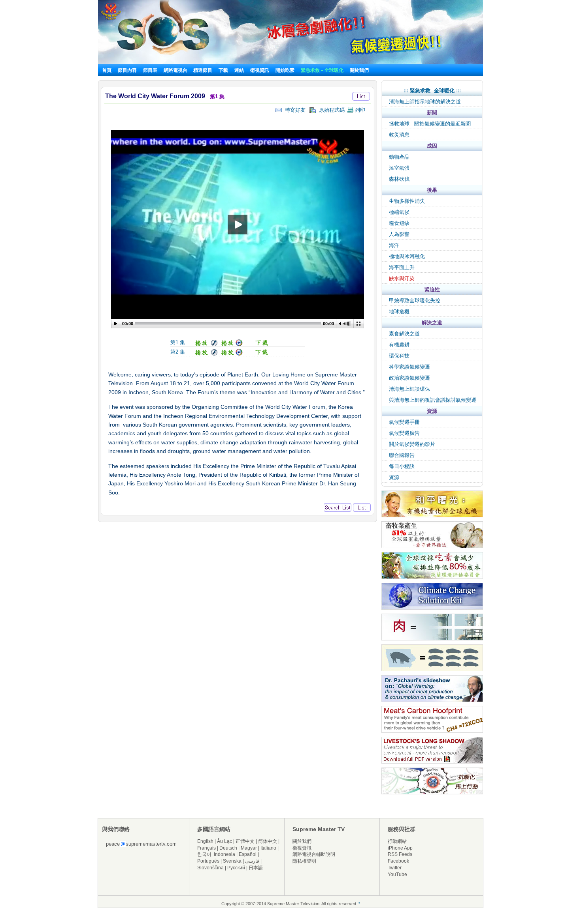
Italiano (268, 848)
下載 (223, 70)
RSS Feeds (400, 854)
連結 (239, 70)
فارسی (252, 861)
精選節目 (202, 70)
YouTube (397, 874)
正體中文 (245, 841)
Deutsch (228, 848)
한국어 (204, 854)
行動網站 (397, 841)
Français (206, 848)
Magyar (249, 848)
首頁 (106, 70)
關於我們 (359, 70)
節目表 (150, 70)
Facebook (398, 861)
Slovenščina (210, 868)
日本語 (256, 868)
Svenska (232, 861)
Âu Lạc (224, 841)
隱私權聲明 (304, 861)
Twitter (395, 868)
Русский (236, 868)
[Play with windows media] (232, 345)
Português (208, 861)
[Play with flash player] (205, 345)
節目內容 (127, 70)
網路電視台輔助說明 (313, 854)
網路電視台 (176, 70)
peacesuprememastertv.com (141, 844)
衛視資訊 (259, 70)
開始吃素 (284, 70)
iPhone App (400, 848)
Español (248, 854)
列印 (359, 110)
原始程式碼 (330, 110)
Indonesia (224, 854)
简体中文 (267, 841)
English (205, 841)
